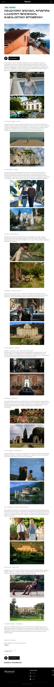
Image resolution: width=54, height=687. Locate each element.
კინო (6, 7)
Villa (6, 645)
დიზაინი (12, 7)
